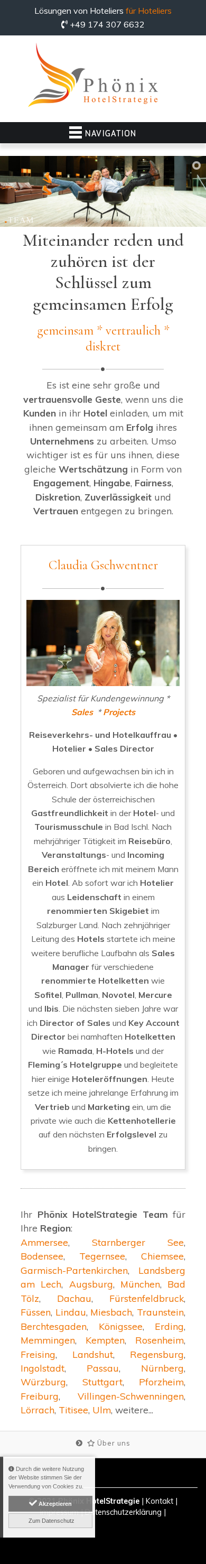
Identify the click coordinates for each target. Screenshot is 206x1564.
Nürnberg (162, 1368)
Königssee (121, 1326)
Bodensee (42, 1256)
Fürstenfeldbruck (146, 1298)
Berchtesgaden (54, 1326)
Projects (119, 712)
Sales (82, 712)
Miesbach (111, 1312)
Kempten (105, 1340)
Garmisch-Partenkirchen (74, 1270)
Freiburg (40, 1396)
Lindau (70, 1312)
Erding (169, 1326)
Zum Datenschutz (50, 1520)
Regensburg (157, 1354)
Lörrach (37, 1409)
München (140, 1284)
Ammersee (44, 1242)
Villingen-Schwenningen (131, 1396)
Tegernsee (102, 1256)
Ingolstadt (42, 1368)
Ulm (101, 1409)
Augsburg (91, 1284)
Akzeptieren (54, 1504)
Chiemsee (162, 1256)
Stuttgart (102, 1381)
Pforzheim (161, 1381)
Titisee (73, 1409)
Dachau (74, 1298)
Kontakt (159, 1501)
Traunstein (160, 1312)
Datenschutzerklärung (123, 1512)
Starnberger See (138, 1242)
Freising (38, 1354)
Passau (103, 1368)
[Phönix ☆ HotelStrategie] (93, 76)
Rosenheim (159, 1340)
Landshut (92, 1354)
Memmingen (48, 1340)
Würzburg (43, 1381)
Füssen (36, 1312)
